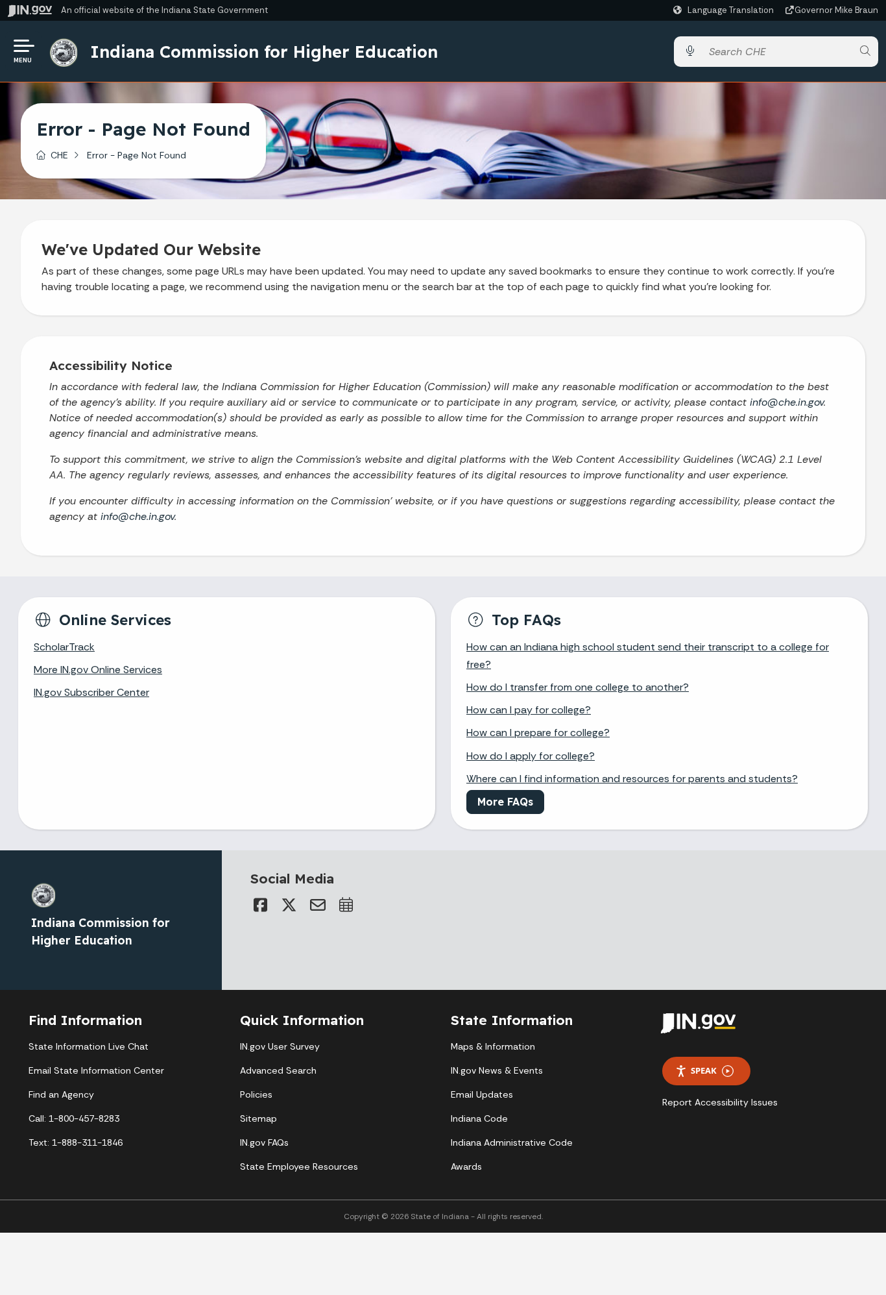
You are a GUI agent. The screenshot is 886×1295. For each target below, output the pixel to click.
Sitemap (258, 1118)
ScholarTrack (64, 647)
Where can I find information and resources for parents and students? (632, 778)
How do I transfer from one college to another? (577, 687)
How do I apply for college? (530, 756)
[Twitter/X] (289, 904)
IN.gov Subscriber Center (91, 692)
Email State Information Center (96, 1070)
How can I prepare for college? (538, 732)
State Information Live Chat (89, 1046)
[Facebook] (260, 904)
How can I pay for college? (528, 710)
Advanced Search (278, 1070)
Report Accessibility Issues (720, 1102)
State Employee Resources (299, 1166)
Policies (256, 1094)
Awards (466, 1166)
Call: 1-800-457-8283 (74, 1118)
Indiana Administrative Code (512, 1142)
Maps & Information (493, 1046)
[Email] (317, 904)
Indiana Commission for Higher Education (264, 51)
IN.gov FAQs (264, 1142)
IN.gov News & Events (497, 1070)
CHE (59, 155)
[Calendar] (346, 904)
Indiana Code (479, 1118)
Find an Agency (61, 1094)
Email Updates (482, 1094)
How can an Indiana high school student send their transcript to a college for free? (647, 655)
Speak (704, 1070)
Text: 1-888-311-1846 (76, 1142)
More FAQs (505, 801)
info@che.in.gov (787, 402)
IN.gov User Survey (280, 1046)
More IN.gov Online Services (98, 669)
